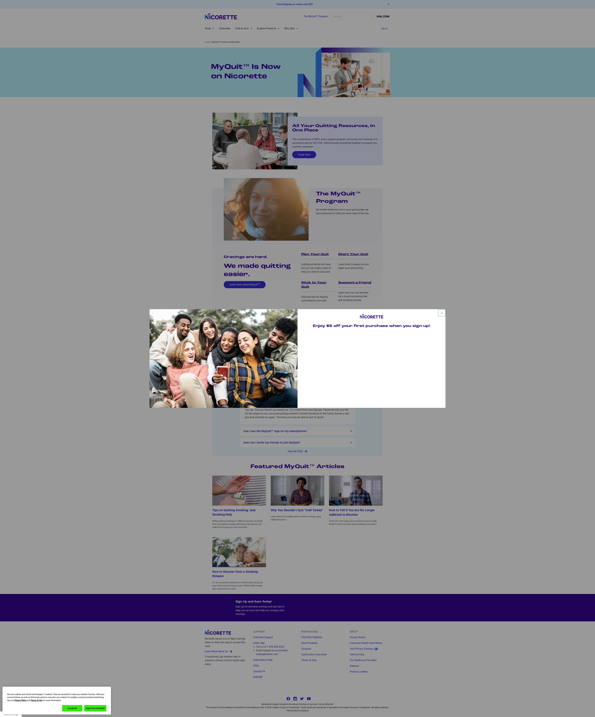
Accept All (72, 708)
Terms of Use (36, 700)
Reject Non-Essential (95, 708)
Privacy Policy (20, 700)
